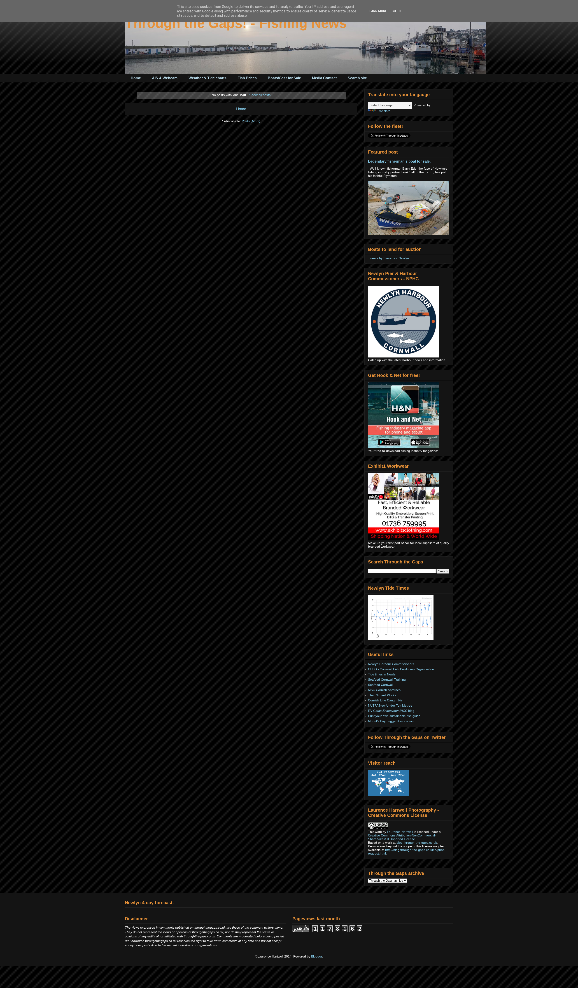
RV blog (391, 710)
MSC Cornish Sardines (384, 690)
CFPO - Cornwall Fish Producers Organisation (401, 669)
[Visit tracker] (388, 794)
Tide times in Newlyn (382, 674)
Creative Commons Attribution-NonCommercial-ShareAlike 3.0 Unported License (402, 837)
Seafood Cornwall (380, 685)
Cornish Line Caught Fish (386, 700)
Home (136, 78)
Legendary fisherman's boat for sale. (399, 161)
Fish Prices (247, 78)
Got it (397, 11)
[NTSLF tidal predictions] (401, 639)
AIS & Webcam (164, 78)
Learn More (377, 11)
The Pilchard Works (382, 695)
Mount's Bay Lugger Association (391, 721)
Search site (357, 78)
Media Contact (324, 78)
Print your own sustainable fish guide (394, 716)
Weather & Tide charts (207, 78)
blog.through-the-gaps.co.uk (416, 842)
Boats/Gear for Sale (284, 78)
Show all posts (260, 95)
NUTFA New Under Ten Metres (390, 705)
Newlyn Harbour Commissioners (391, 664)
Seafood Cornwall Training (387, 679)
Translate (383, 111)
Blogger (316, 956)
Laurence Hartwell (400, 832)
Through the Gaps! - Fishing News (236, 23)
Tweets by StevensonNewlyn (388, 258)
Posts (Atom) (251, 121)
